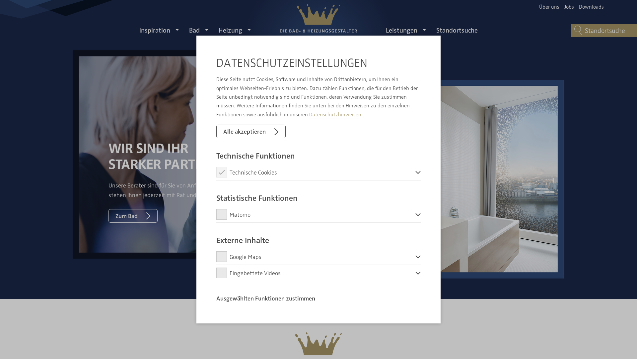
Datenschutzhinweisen (335, 114)
